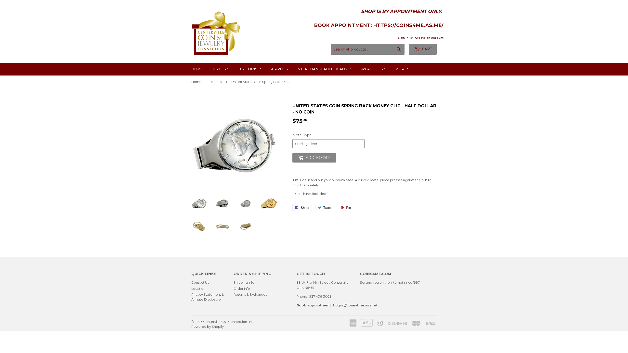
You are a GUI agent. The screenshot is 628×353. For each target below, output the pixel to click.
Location (198, 288)
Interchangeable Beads (322, 69)
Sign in (403, 37)
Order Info (242, 288)
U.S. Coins (248, 69)
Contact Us (200, 282)
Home (197, 69)
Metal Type (302, 135)
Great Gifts (371, 69)
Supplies (279, 69)
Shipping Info (244, 282)
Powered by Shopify (207, 326)
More (401, 69)
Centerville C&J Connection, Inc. (228, 322)
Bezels (219, 69)
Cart (426, 49)
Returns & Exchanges (250, 294)
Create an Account (429, 37)
